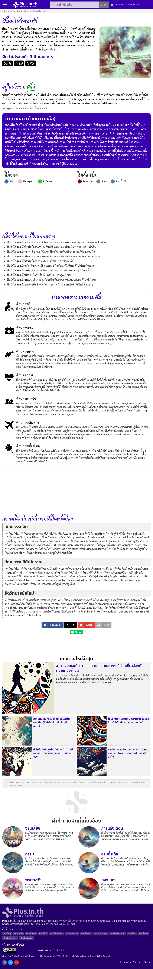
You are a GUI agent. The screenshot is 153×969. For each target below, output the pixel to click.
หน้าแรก (5, 11)
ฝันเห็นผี (132, 933)
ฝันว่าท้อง (18, 933)
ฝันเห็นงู (7, 933)
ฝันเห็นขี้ (43, 933)
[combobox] (74, 4)
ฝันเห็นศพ (143, 933)
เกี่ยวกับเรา (124, 962)
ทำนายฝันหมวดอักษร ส (21, 11)
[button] (53, 625)
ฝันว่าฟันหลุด (72, 933)
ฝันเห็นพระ (86, 933)
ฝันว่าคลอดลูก (100, 933)
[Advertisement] (76, 208)
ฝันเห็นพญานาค (118, 933)
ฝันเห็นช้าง (31, 933)
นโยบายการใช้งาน (141, 962)
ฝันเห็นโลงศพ (26, 938)
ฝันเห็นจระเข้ (56, 933)
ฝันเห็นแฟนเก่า (10, 938)
